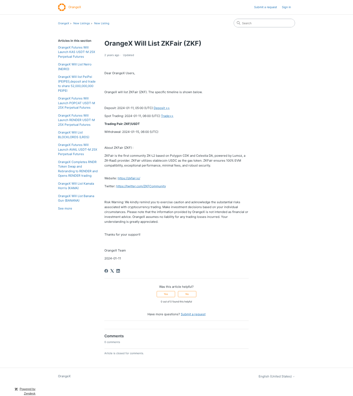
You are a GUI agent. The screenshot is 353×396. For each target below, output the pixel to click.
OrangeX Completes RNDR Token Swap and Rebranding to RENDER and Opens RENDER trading (78, 169)
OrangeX (63, 23)
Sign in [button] (286, 7)
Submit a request (265, 7)
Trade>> (167, 116)
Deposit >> (162, 108)
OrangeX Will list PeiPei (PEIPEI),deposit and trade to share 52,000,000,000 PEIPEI (77, 84)
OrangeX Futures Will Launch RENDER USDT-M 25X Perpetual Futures (76, 120)
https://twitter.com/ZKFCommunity (141, 186)
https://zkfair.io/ (129, 178)
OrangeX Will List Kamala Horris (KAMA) (76, 186)
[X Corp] (112, 271)
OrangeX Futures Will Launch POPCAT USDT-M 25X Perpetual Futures (76, 102)
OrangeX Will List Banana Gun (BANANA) (76, 198)
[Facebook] (106, 271)
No (187, 294)
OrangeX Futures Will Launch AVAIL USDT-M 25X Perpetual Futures (77, 149)
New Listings (81, 23)
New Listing (101, 23)
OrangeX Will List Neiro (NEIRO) (75, 66)
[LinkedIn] (118, 271)
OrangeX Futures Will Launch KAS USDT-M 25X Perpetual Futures (76, 51)
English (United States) (276, 376)
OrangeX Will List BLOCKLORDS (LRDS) (73, 134)
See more (65, 208)
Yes (166, 294)
